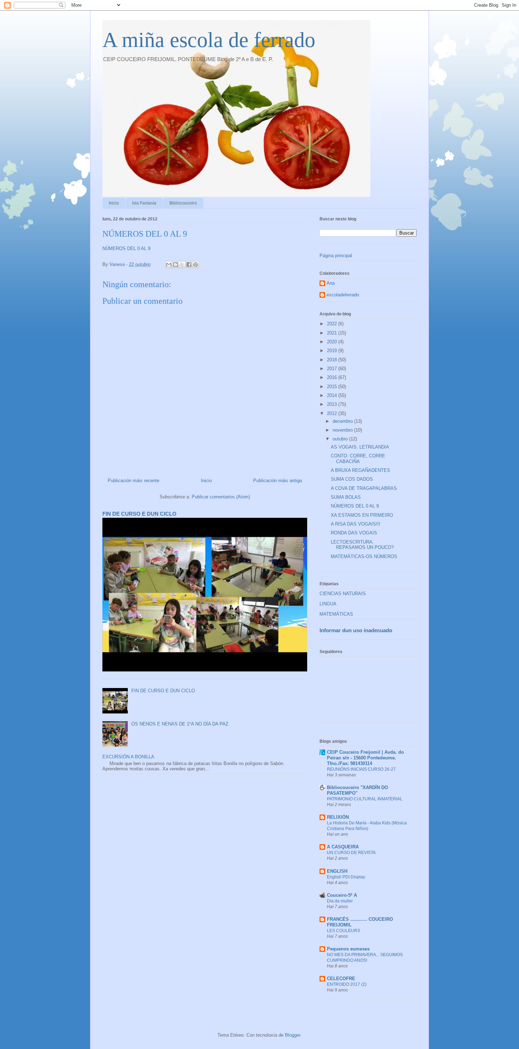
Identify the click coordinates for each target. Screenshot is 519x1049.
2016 (332, 377)
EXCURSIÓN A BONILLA (128, 756)
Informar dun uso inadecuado (356, 630)
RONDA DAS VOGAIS (354, 532)
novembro (343, 430)
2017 (332, 368)
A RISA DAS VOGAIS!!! (355, 524)
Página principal (336, 255)
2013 (332, 404)
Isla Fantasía (144, 203)
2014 (332, 395)
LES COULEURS (343, 930)
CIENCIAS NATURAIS (343, 593)
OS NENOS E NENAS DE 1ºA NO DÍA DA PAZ (179, 724)
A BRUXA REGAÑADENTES (360, 470)
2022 (332, 323)
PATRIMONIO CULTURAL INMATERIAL (364, 798)
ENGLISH (337, 871)
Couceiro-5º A (342, 895)
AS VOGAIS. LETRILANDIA (360, 447)
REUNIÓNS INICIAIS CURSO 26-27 (361, 769)
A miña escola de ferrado (208, 40)
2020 (332, 341)
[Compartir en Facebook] (188, 264)
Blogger (292, 1035)
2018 (332, 359)
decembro (343, 421)
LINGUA (328, 603)
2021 (332, 333)
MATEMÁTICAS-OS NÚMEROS (364, 556)
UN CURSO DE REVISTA (351, 852)
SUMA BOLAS (346, 497)
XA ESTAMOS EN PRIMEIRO (362, 515)
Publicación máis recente (133, 480)
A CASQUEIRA (343, 846)
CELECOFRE (341, 978)
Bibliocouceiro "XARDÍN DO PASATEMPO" (357, 790)
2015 (332, 386)
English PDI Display (346, 877)
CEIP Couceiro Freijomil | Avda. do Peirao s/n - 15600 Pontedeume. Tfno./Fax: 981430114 (365, 757)
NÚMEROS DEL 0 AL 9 (126, 248)
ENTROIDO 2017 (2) (346, 984)
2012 (332, 413)
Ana (331, 283)
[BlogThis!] (175, 264)
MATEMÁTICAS (336, 614)
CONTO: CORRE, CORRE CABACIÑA (358, 458)
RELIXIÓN (338, 817)
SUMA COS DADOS (352, 479)
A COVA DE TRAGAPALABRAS (364, 488)
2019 (332, 350)
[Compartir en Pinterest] (195, 264)
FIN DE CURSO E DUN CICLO (139, 514)
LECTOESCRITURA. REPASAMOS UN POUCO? (362, 544)
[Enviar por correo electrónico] (168, 264)
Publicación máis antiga (277, 480)
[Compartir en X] (182, 264)
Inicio (114, 203)
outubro (341, 438)
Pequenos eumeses (348, 949)
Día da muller (340, 901)
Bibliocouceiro (183, 203)
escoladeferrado (343, 294)
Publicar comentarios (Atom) (221, 496)
